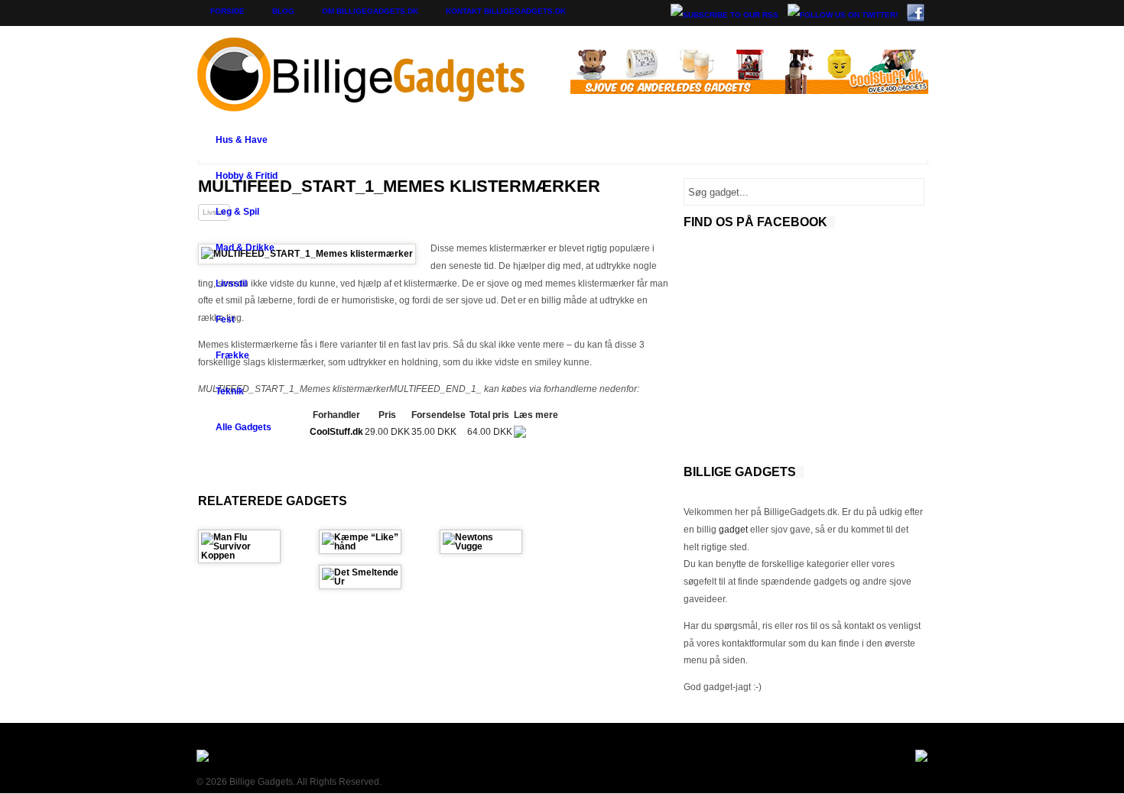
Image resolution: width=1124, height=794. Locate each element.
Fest (225, 319)
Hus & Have (242, 139)
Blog (283, 11)
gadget (733, 529)
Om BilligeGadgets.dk (370, 11)
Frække (232, 355)
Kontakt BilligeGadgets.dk (506, 11)
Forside (227, 11)
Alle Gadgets (243, 427)
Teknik (230, 391)
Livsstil (231, 283)
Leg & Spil (237, 211)
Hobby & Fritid (247, 175)
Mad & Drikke (245, 247)
